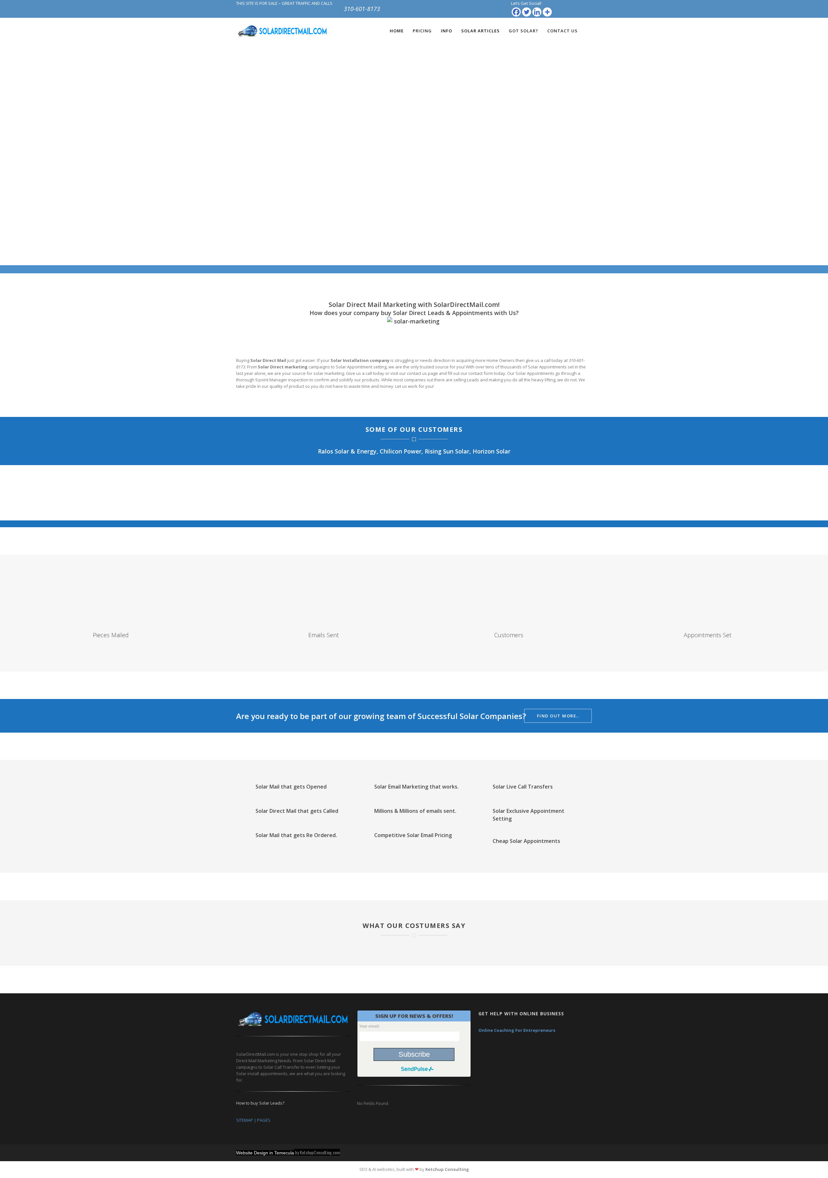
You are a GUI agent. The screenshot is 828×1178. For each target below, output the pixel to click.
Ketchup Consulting (447, 1169)
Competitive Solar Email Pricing (413, 835)
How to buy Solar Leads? (260, 1103)
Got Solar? (523, 31)
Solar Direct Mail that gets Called (297, 810)
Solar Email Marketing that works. (416, 786)
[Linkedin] (536, 11)
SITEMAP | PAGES (575, 7)
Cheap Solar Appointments (526, 841)
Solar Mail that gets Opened (291, 786)
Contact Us (562, 31)
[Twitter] (526, 11)
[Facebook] (516, 11)
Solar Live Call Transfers (523, 786)
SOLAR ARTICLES (480, 31)
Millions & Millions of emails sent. (415, 810)
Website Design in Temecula (265, 1152)
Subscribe (414, 1054)
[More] (547, 11)
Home (397, 31)
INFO (446, 31)
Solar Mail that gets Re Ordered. (296, 835)
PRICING (422, 31)
